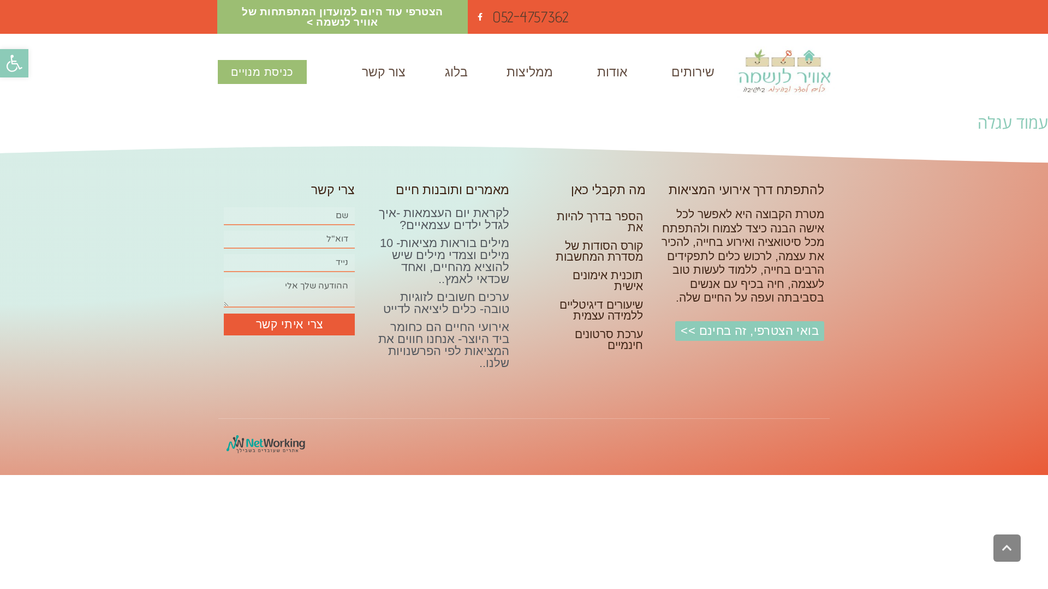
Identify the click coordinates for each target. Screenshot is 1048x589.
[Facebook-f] (480, 17)
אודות (612, 72)
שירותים (692, 72)
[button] (14, 63)
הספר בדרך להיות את (600, 221)
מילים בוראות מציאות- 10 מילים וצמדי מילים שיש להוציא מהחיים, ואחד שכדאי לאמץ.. (444, 261)
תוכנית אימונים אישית (608, 280)
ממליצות (530, 72)
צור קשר (384, 72)
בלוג (456, 72)
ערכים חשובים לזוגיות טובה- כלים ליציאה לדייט (446, 303)
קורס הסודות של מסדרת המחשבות (599, 251)
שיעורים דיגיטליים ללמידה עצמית (601, 310)
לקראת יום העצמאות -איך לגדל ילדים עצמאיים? (444, 219)
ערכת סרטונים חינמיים (609, 339)
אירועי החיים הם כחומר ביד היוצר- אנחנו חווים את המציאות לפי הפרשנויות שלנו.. (443, 345)
